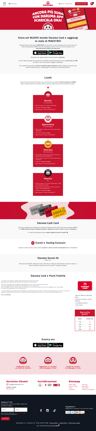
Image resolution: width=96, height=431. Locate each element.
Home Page (72, 384)
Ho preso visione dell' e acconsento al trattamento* (14, 414)
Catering (84, 384)
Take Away (85, 387)
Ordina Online (81, 3)
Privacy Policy (53, 423)
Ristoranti (14, 3)
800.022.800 (11, 388)
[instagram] (47, 410)
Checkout (72, 389)
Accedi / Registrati (66, 3)
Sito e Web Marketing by (44, 425)
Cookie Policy (63, 423)
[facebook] (41, 410)
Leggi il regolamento (6, 294)
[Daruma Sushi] (48, 3)
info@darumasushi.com (16, 384)
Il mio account (73, 386)
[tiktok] (54, 410)
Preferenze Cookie (74, 423)
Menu (70, 387)
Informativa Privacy (19, 413)
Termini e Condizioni (88, 389)
